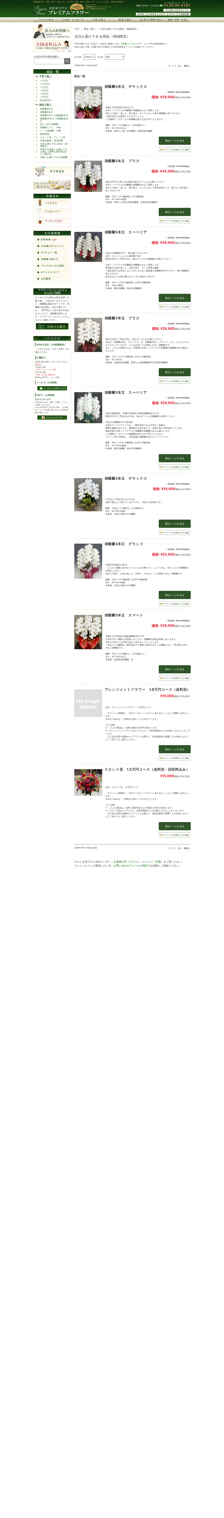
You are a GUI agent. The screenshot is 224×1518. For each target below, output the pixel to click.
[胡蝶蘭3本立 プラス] (88, 335)
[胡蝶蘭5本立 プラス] (88, 177)
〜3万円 (44, 90)
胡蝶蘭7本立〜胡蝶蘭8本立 (54, 115)
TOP (76, 28)
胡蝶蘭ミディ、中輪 (50, 127)
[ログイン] (162, 14)
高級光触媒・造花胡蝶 (51, 140)
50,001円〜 (46, 100)
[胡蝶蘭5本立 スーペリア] (88, 247)
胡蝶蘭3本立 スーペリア (126, 392)
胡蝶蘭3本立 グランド (124, 544)
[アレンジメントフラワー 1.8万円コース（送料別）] (88, 704)
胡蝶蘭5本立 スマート (126, 615)
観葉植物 (44, 134)
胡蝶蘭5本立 (46, 112)
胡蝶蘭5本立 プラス (122, 161)
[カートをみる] (151, 14)
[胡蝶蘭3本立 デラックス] (88, 495)
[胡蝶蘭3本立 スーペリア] (88, 408)
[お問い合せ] (177, 10)
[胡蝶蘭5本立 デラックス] (88, 103)
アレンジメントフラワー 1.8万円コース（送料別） (147, 689)
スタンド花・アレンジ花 (52, 137)
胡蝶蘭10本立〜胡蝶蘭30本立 (54, 119)
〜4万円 (44, 93)
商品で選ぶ (90, 28)
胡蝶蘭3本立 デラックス (126, 478)
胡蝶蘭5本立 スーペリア (128, 232)
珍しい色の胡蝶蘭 (49, 124)
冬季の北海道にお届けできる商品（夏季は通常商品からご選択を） (54, 151)
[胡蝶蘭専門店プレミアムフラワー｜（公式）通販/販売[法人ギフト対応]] (61, 14)
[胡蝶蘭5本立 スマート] (88, 632)
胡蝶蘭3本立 (46, 108)
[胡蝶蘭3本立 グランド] (88, 562)
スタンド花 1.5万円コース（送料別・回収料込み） (147, 769)
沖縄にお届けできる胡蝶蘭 (54, 157)
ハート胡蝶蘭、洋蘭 (50, 130)
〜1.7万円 (45, 84)
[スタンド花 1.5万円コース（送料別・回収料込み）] (88, 783)
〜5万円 (44, 97)
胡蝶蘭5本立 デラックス (126, 86)
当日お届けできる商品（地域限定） (54, 144)
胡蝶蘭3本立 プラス (122, 318)
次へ (180, 66)
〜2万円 (44, 87)
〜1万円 (44, 80)
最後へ (187, 66)
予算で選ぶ (45, 76)
